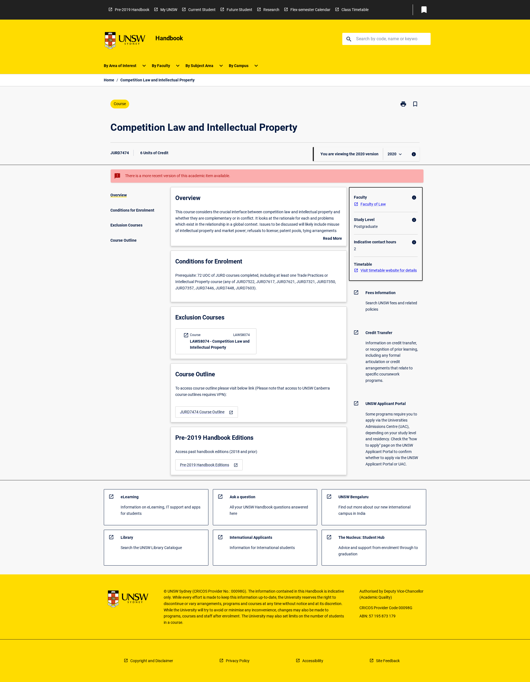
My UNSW (168, 9)
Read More (332, 239)
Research (271, 9)
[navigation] (206, 412)
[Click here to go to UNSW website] (125, 41)
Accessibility (312, 661)
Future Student (239, 9)
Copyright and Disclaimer (151, 661)
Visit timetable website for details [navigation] (389, 270)
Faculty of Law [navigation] (373, 204)
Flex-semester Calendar (310, 9)
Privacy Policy (238, 661)
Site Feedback (388, 661)
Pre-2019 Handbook (132, 9)
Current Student (202, 9)
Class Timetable (355, 9)
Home (109, 80)
